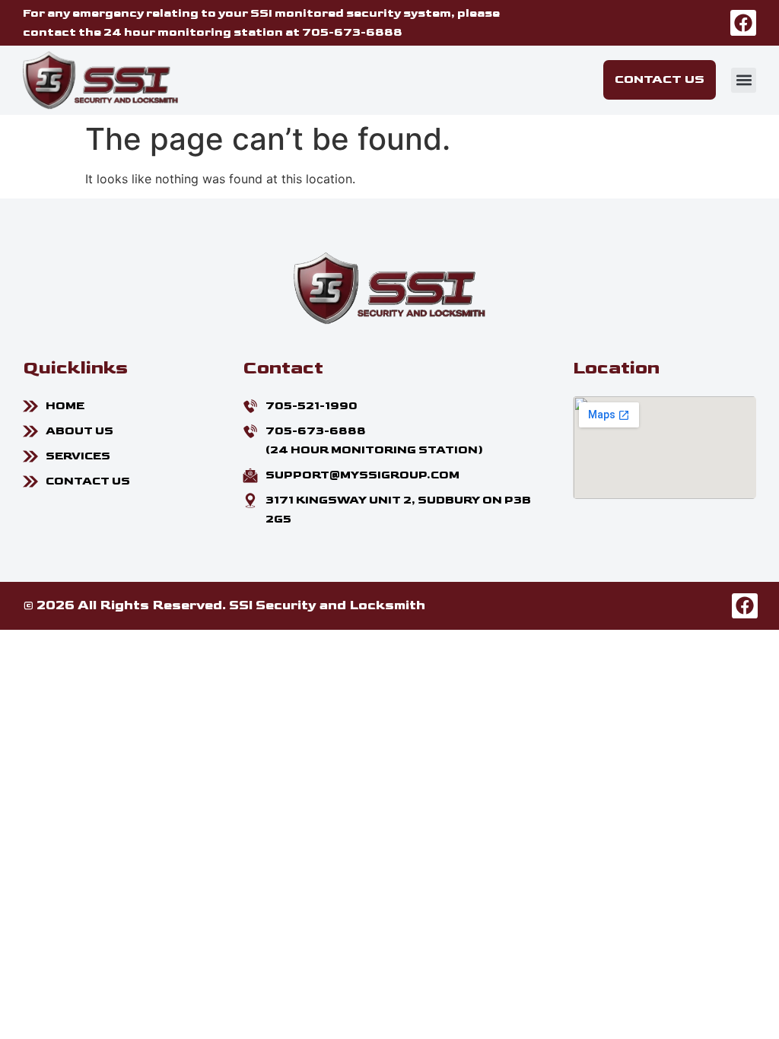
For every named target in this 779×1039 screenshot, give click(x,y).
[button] (743, 80)
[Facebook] (743, 23)
